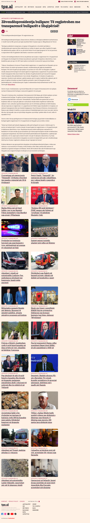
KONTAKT (4, 501)
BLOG (71, 7)
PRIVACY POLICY (13, 501)
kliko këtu (79, 94)
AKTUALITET (19, 7)
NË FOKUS (31, 7)
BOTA (44, 7)
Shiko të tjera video (73, 134)
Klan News (11, 84)
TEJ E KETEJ (64, 7)
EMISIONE (77, 7)
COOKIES (22, 501)
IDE (25, 7)
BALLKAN (38, 7)
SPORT (57, 7)
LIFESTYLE (50, 7)
